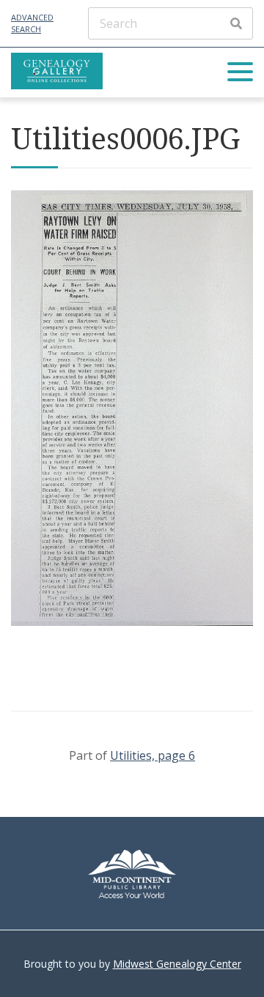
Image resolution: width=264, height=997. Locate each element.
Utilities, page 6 (152, 755)
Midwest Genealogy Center (177, 964)
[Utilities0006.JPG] (132, 621)
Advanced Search (32, 23)
